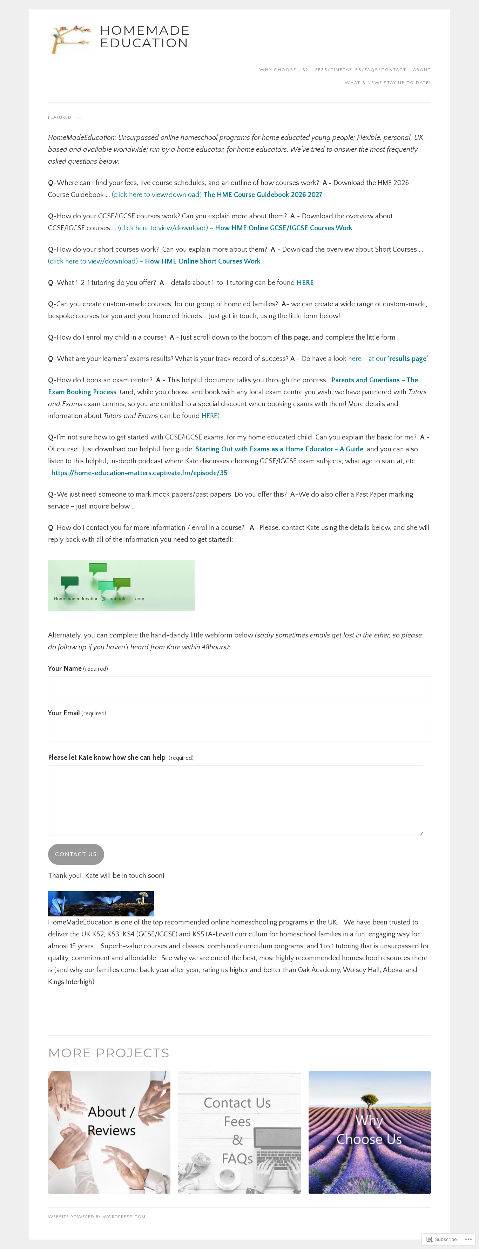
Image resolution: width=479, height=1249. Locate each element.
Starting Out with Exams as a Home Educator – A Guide (279, 449)
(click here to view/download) (217, 195)
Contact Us (76, 854)
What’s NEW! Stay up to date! (388, 82)
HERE (307, 283)
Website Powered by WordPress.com (97, 1216)
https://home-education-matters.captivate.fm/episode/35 (139, 473)
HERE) (212, 416)
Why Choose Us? (284, 69)
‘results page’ (408, 359)
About (422, 69)
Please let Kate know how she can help (121, 758)
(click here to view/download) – (235, 228)
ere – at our (369, 359)
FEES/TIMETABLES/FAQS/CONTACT (360, 69)
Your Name (78, 669)
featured (60, 117)
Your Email (77, 713)
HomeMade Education (145, 36)
